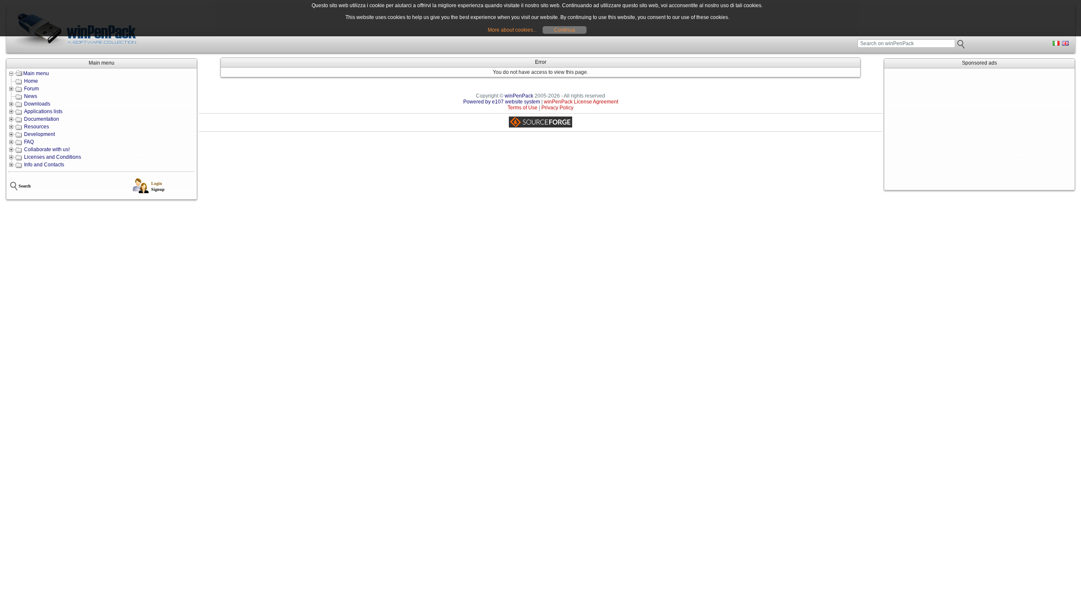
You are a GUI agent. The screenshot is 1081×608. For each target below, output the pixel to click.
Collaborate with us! (47, 149)
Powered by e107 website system (501, 102)
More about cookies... (512, 30)
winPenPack (519, 96)
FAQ (29, 142)
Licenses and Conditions (52, 157)
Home (31, 81)
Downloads (37, 104)
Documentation (41, 119)
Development (39, 134)
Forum (31, 89)
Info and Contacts (44, 165)
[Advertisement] (979, 129)
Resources (36, 127)
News (30, 96)
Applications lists (43, 111)
